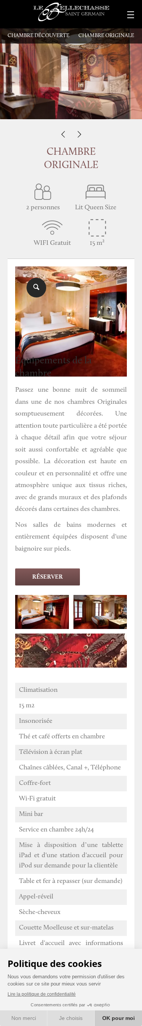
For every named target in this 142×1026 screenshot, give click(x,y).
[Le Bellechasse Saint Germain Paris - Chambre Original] (71, 304)
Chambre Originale (106, 36)
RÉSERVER (47, 577)
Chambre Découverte (38, 36)
